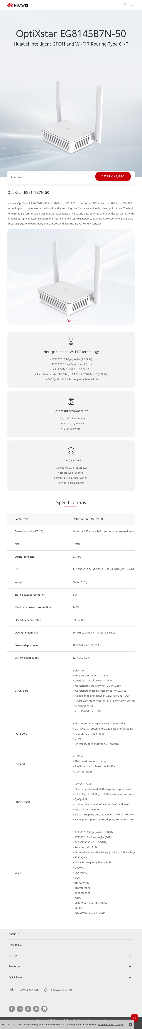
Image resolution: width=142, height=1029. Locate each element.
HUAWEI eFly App (61, 989)
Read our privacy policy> (110, 1024)
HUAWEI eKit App (28, 989)
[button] (68, 320)
